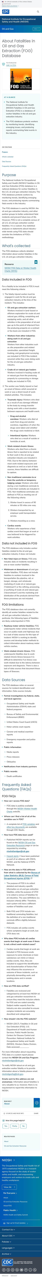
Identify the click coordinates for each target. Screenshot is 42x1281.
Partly (14, 1126)
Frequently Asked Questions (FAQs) (14, 166)
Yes (5, 1126)
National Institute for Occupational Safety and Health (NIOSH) (19, 20)
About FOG (7, 1206)
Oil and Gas (8, 28)
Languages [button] (7, 1248)
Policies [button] (6, 1241)
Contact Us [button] (7, 1229)
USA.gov (14, 1276)
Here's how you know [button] (9, 6)
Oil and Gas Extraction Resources (15, 1146)
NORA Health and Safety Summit (15, 1215)
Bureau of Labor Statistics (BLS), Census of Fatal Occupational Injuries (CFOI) (22, 875)
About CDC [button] (7, 1235)
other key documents (16, 827)
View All (8, 1187)
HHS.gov (5, 1276)
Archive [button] (6, 1254)
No (23, 1126)
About (6, 1141)
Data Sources (6, 162)
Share (36, 1113)
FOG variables (29, 824)
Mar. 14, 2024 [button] (11, 65)
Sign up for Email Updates (16, 1223)
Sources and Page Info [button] (15, 1113)
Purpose (5, 152)
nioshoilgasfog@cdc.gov (12, 1074)
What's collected (7, 157)
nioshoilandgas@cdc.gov (13, 1060)
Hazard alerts (13, 856)
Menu (35, 29)
